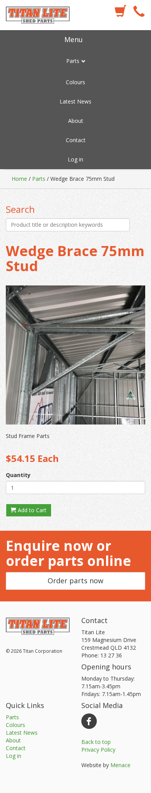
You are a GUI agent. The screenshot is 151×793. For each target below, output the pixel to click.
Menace (120, 765)
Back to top (96, 741)
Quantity (18, 475)
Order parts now (75, 580)
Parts (38, 178)
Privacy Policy (98, 749)
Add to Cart (31, 510)
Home (19, 178)
